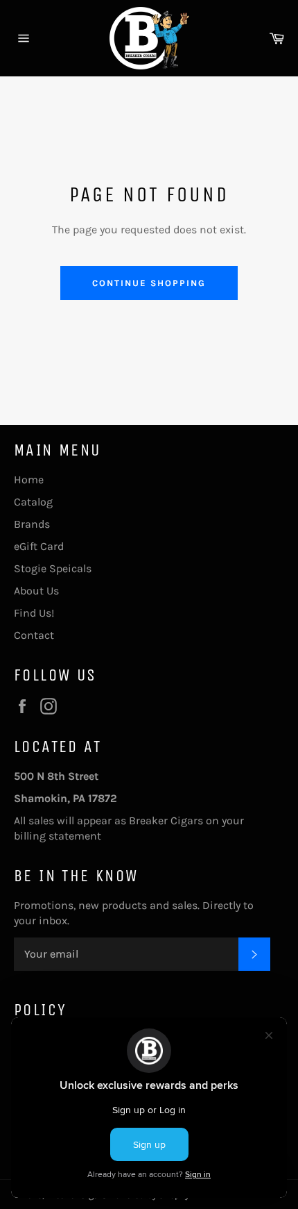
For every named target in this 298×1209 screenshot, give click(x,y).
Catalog (33, 501)
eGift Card (39, 546)
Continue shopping (148, 283)
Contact (34, 635)
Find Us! (34, 612)
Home (29, 479)
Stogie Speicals (52, 568)
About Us (36, 590)
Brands (32, 524)
